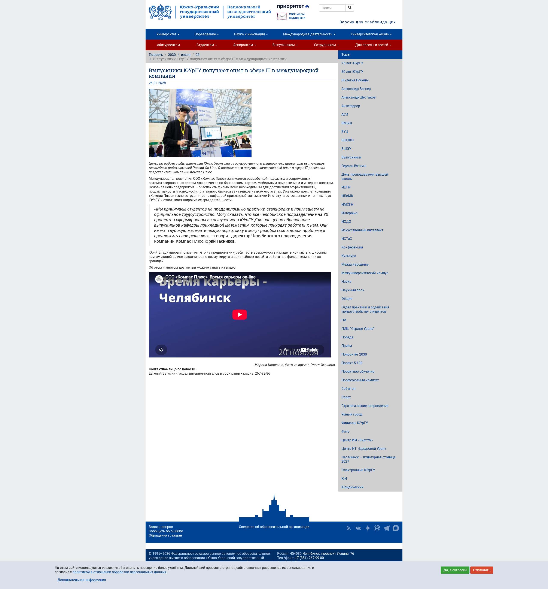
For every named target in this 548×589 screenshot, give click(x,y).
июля (186, 54)
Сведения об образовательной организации (274, 527)
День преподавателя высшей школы (364, 176)
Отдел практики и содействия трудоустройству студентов (365, 309)
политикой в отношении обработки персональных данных (119, 572)
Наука (346, 282)
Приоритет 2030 (354, 354)
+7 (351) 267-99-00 (309, 558)
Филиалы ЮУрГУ (354, 423)
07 (155, 83)
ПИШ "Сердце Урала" (357, 329)
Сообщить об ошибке (166, 531)
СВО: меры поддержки (297, 16)
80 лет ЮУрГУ (352, 72)
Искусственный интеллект (362, 230)
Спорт (346, 397)
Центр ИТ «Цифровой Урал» (363, 449)
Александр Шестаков (358, 97)
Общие (346, 299)
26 (198, 54)
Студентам (206, 45)
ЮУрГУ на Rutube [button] (377, 528)
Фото (345, 431)
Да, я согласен (455, 570)
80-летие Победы (355, 80)
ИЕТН (345, 187)
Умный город (351, 414)
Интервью (349, 213)
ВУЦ (344, 132)
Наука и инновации (250, 34)
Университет (166, 34)
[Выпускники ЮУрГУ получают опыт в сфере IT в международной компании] (242, 123)
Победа (347, 337)
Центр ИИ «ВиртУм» (357, 440)
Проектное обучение (357, 371)
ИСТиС (346, 239)
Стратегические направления (365, 406)
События (348, 389)
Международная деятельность (308, 34)
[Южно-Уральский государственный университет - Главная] (210, 12)
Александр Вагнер (356, 89)
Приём (346, 346)
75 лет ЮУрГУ (352, 63)
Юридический (352, 487)
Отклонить (481, 570)
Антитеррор (350, 106)
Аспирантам (243, 45)
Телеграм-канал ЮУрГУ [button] (386, 528)
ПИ (343, 320)
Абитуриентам (168, 45)
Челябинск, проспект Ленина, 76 (328, 554)
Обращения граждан (165, 535)
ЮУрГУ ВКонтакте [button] (358, 528)
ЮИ (344, 479)
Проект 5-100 (351, 363)
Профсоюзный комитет (360, 380)
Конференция (352, 247)
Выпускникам (284, 45)
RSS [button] (348, 528)
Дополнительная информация (82, 580)
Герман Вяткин (353, 166)
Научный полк (352, 290)
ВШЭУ (346, 149)
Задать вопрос (161, 527)
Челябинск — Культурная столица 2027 (368, 459)
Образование (206, 34)
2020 (172, 54)
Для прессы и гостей (372, 45)
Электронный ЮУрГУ (358, 470)
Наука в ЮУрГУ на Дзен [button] (367, 528)
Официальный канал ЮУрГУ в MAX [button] (395, 528)
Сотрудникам (325, 45)
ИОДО (346, 222)
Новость (156, 54)
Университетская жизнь (370, 34)
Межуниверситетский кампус (364, 273)
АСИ (344, 114)
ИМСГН (347, 204)
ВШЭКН (347, 140)
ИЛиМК (347, 196)
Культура (348, 256)
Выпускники (351, 157)
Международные (354, 264)
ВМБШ (346, 123)
